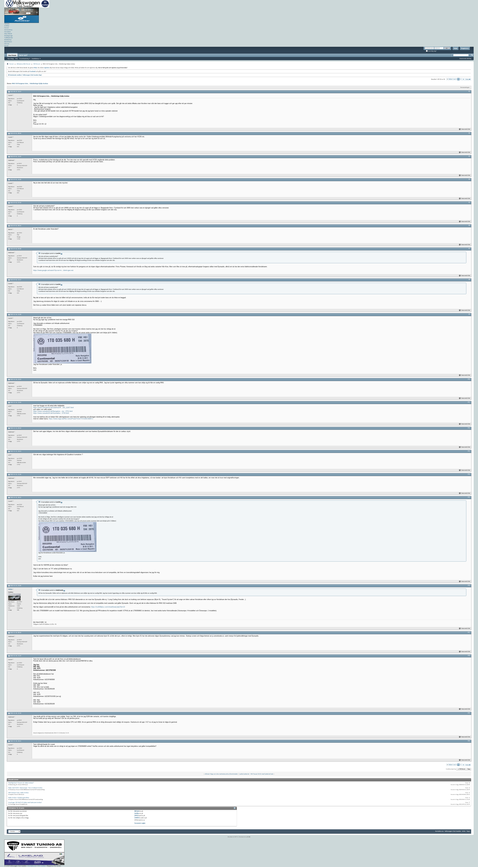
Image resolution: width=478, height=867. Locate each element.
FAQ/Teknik (8, 34)
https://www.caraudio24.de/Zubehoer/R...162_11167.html (53, 407)
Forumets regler (140, 823)
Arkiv (464, 831)
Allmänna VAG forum (23, 64)
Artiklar (6, 26)
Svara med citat (465, 129)
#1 (469, 91)
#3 (469, 156)
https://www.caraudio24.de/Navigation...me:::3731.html (53, 411)
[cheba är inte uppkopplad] (14, 597)
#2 (469, 133)
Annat (6, 46)
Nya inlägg (10, 58)
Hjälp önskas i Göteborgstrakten (18, 797)
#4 (469, 179)
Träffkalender (8, 38)
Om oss (6, 44)
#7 (469, 248)
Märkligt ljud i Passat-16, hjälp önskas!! (21, 783)
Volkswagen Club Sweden (453, 831)
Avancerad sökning (465, 58)
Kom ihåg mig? (432, 51)
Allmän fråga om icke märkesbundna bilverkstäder (221, 774)
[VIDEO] (137, 818)
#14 (469, 474)
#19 (469, 713)
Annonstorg (8, 30)
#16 (469, 585)
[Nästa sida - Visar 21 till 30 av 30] (463, 79)
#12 (469, 428)
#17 (469, 632)
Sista (467, 79)
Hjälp (455, 48)
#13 (469, 451)
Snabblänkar (35, 58)
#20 (469, 741)
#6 (469, 225)
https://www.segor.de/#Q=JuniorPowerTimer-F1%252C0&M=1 (71, 419)
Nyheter (7, 24)
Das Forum (12, 55)
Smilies (136, 813)
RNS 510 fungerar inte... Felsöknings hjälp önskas (30, 84)
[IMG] (136, 815)
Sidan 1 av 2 (453, 79)
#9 (469, 314)
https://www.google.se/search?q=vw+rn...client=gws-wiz (53, 270)
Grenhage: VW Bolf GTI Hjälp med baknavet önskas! (25, 802)
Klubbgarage (8, 36)
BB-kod (136, 811)
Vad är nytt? (23, 55)
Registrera (465, 48)
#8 (469, 279)
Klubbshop (7, 40)
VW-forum (36, 64)
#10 (469, 379)
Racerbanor (8, 42)
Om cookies (41, 866)
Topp (468, 769)
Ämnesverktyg (464, 87)
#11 (469, 402)
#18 (469, 655)
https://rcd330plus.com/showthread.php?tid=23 (108, 607)
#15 (469, 497)
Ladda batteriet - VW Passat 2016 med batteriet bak (256, 774)
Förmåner (7, 32)
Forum (6, 28)
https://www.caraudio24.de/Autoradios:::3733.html (51, 413)
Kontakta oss (439, 831)
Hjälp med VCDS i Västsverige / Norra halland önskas (25, 788)
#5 (469, 202)
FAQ (16, 58)
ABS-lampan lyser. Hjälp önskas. (18, 792)
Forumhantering (24, 58)
